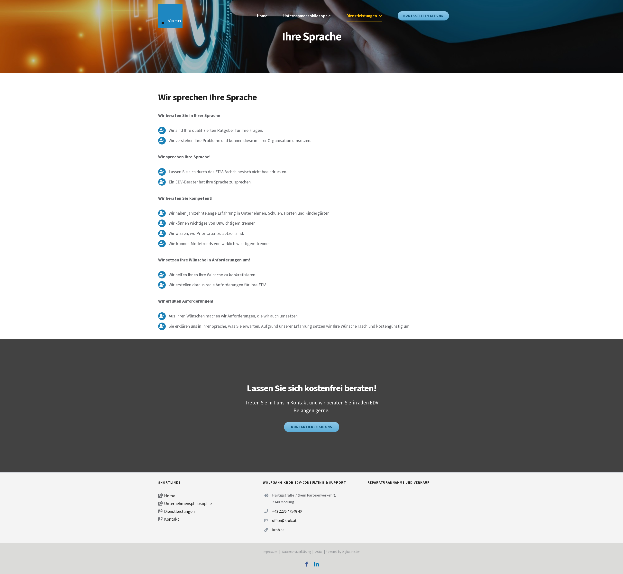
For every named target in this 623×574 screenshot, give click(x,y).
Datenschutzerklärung (296, 552)
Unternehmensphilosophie (187, 503)
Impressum (270, 552)
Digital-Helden (351, 552)
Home (169, 495)
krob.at (278, 529)
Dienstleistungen (179, 511)
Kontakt (171, 519)
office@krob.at (284, 520)
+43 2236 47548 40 (287, 511)
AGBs (318, 552)
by (340, 552)
